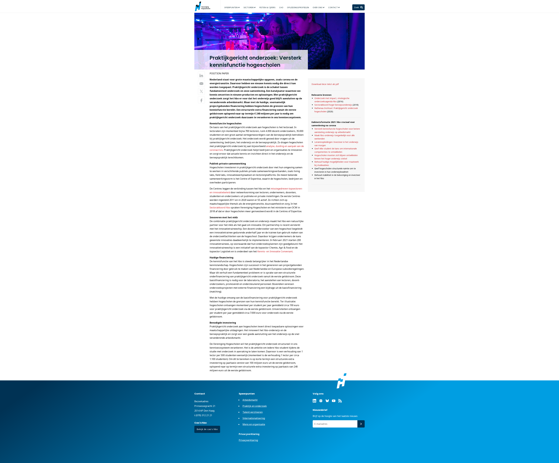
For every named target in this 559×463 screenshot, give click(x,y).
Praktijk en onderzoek (255, 406)
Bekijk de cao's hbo (207, 429)
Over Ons (317, 7)
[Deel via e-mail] (201, 83)
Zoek (356, 7)
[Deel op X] (201, 91)
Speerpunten (231, 7)
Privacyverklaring (248, 440)
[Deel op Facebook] (201, 99)
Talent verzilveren (221, 9)
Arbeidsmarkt (250, 399)
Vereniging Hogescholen (203, 6)
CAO (281, 7)
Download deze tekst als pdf (325, 84)
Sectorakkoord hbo (220, 207)
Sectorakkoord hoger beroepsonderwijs (333, 104)
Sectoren (249, 7)
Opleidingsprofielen (298, 7)
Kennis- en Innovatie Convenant (275, 251)
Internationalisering (278, 9)
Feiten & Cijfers (267, 7)
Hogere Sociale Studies (275, 9)
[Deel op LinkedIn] (201, 75)
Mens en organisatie (254, 424)
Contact (333, 7)
